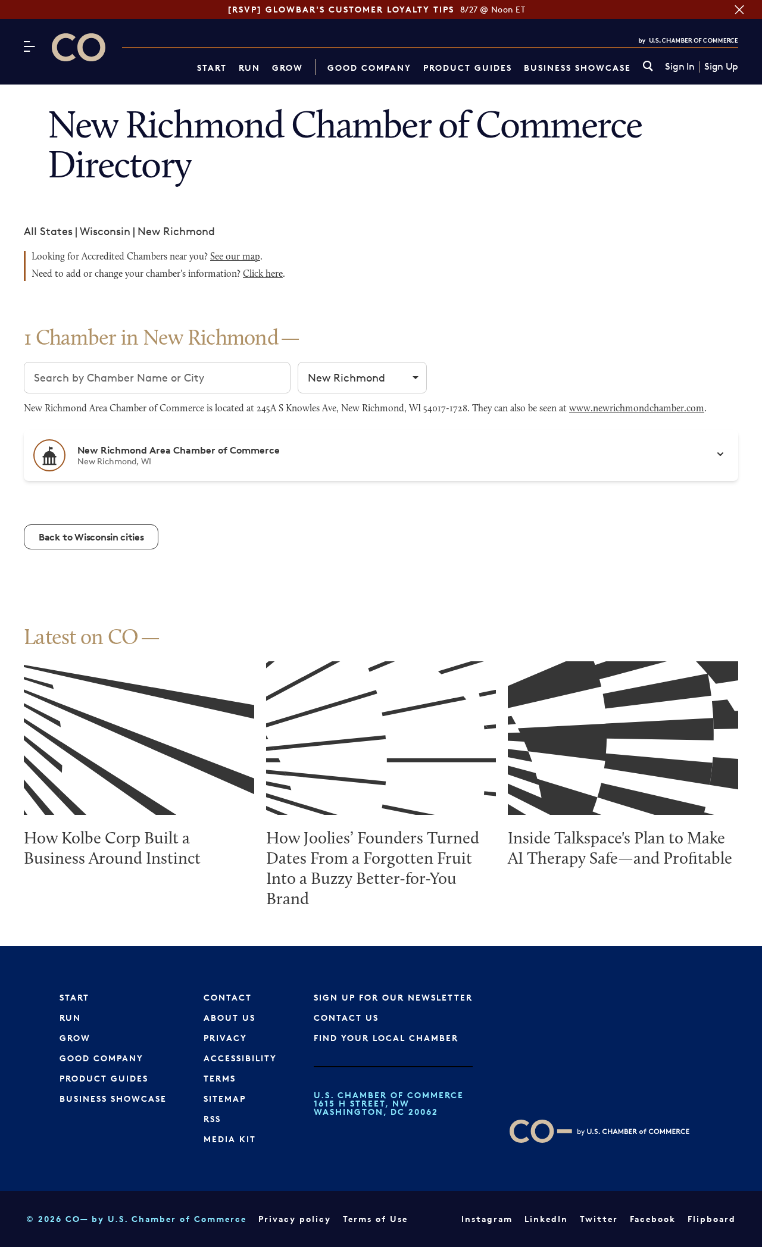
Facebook (653, 1219)
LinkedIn (546, 1219)
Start (212, 67)
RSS (212, 1119)
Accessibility (240, 1058)
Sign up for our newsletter (393, 997)
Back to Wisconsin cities (91, 537)
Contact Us (346, 1017)
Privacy (225, 1038)
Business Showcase (577, 67)
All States (48, 230)
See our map (235, 257)
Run (249, 67)
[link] (648, 67)
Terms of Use (375, 1219)
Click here (263, 274)
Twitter (599, 1219)
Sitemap (225, 1098)
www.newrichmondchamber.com (636, 409)
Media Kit (230, 1139)
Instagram (487, 1219)
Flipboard (712, 1219)
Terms (220, 1078)
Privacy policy (294, 1219)
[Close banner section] (739, 9)
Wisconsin (105, 230)
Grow (287, 67)
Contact (228, 997)
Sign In (679, 66)
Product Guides (467, 67)
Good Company (369, 67)
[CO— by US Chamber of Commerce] (78, 47)
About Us (229, 1017)
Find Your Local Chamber (386, 1038)
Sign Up (721, 66)
